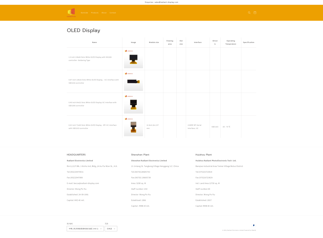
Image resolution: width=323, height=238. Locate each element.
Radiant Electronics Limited (235, 230)
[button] (249, 12)
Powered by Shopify (250, 230)
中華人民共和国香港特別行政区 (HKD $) (83, 229)
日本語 (109, 229)
